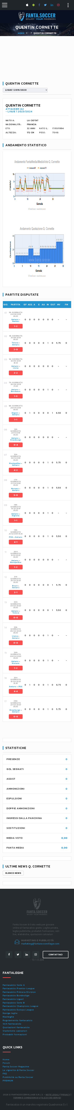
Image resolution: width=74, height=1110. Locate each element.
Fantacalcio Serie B (14, 1002)
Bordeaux (16, 391)
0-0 (15, 617)
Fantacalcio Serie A (14, 985)
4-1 (16, 542)
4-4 (16, 691)
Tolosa (15, 342)
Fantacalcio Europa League (18, 1009)
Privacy (65, 1094)
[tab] (39, 319)
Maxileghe (8, 1016)
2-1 (16, 592)
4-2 (16, 470)
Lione (16, 368)
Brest (15, 585)
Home (21, 33)
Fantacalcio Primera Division (19, 992)
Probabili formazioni (15, 1034)
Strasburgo (15, 440)
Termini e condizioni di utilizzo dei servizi (37, 1097)
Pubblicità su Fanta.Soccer (18, 1077)
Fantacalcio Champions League (20, 1006)
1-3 (16, 396)
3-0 (16, 495)
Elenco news (13, 873)
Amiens (15, 319)
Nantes (15, 321)
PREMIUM (8, 1080)
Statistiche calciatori (15, 1030)
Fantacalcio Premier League (19, 988)
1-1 (15, 419)
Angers (14, 412)
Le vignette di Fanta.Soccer (18, 1070)
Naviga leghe (10, 1013)
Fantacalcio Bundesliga (16, 995)
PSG (11, 537)
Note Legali (52, 1094)
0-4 (16, 444)
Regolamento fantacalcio (18, 1020)
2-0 (16, 349)
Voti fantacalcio (12, 1023)
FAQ (5, 1073)
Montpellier (15, 463)
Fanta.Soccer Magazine (16, 1066)
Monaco (15, 488)
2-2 (16, 373)
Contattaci (55, 954)
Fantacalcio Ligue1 (13, 999)
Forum (6, 1063)
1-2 (16, 326)
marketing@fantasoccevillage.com (40, 943)
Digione (15, 515)
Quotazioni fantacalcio (16, 1027)
